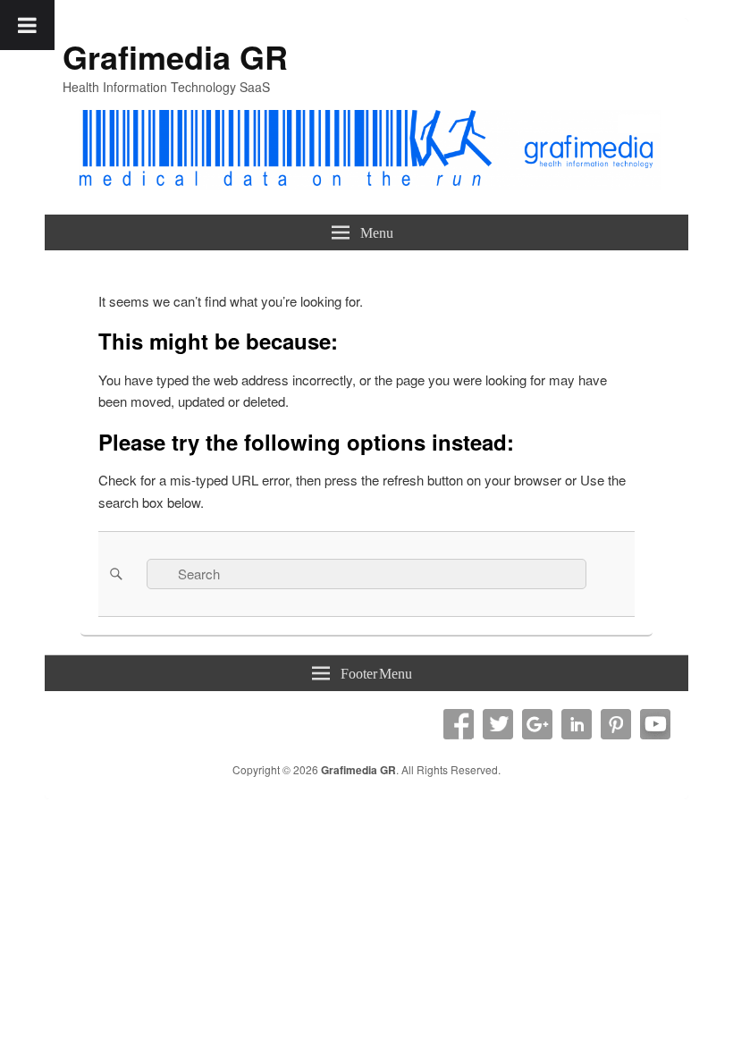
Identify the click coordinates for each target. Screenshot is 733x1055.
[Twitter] (498, 724)
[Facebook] (458, 724)
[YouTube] (655, 724)
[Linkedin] (576, 724)
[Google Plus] (537, 724)
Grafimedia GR (175, 56)
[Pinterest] (616, 724)
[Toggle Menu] (27, 25)
